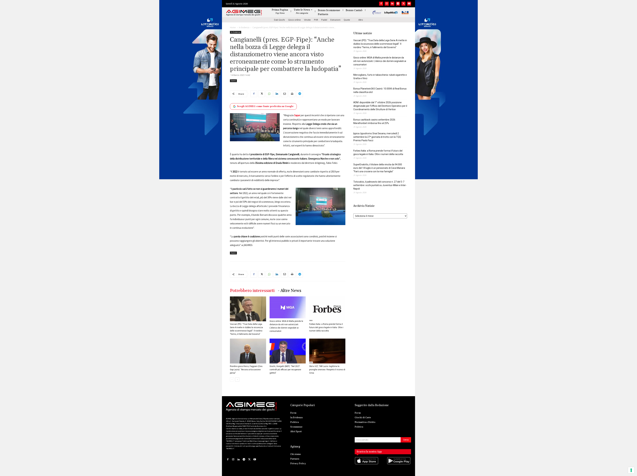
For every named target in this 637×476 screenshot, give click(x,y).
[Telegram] (398, 4)
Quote (347, 19)
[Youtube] (409, 4)
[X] (403, 4)
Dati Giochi (279, 19)
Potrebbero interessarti (252, 290)
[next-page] (237, 379)
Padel (324, 19)
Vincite (307, 19)
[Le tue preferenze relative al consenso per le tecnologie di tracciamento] (631, 470)
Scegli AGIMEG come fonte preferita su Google (265, 106)
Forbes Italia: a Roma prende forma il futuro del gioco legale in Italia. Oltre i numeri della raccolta (326, 327)
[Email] (284, 93)
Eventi (233, 80)
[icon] (367, 464)
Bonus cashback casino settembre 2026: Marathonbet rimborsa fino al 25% (374, 121)
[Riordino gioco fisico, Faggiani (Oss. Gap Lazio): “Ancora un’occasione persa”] (248, 351)
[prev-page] (232, 379)
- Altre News (289, 290)
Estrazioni (335, 19)
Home (233, 27)
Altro (360, 19)
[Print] (292, 93)
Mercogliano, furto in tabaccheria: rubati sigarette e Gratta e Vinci (380, 77)
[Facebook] (381, 4)
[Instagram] (387, 4)
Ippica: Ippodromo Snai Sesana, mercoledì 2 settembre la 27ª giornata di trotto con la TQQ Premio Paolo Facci (377, 137)
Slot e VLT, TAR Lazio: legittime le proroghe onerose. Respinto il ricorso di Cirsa (327, 369)
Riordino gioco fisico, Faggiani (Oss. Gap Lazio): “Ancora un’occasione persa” (246, 369)
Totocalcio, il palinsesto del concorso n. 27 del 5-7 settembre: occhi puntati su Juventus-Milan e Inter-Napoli (380, 185)
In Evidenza (244, 27)
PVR (316, 19)
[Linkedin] (392, 4)
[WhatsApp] (269, 93)
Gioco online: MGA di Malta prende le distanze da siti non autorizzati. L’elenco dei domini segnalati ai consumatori (379, 61)
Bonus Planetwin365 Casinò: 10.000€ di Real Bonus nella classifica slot (380, 90)
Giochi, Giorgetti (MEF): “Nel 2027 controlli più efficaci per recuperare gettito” (285, 369)
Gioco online (294, 19)
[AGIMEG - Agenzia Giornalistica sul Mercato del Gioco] (244, 13)
